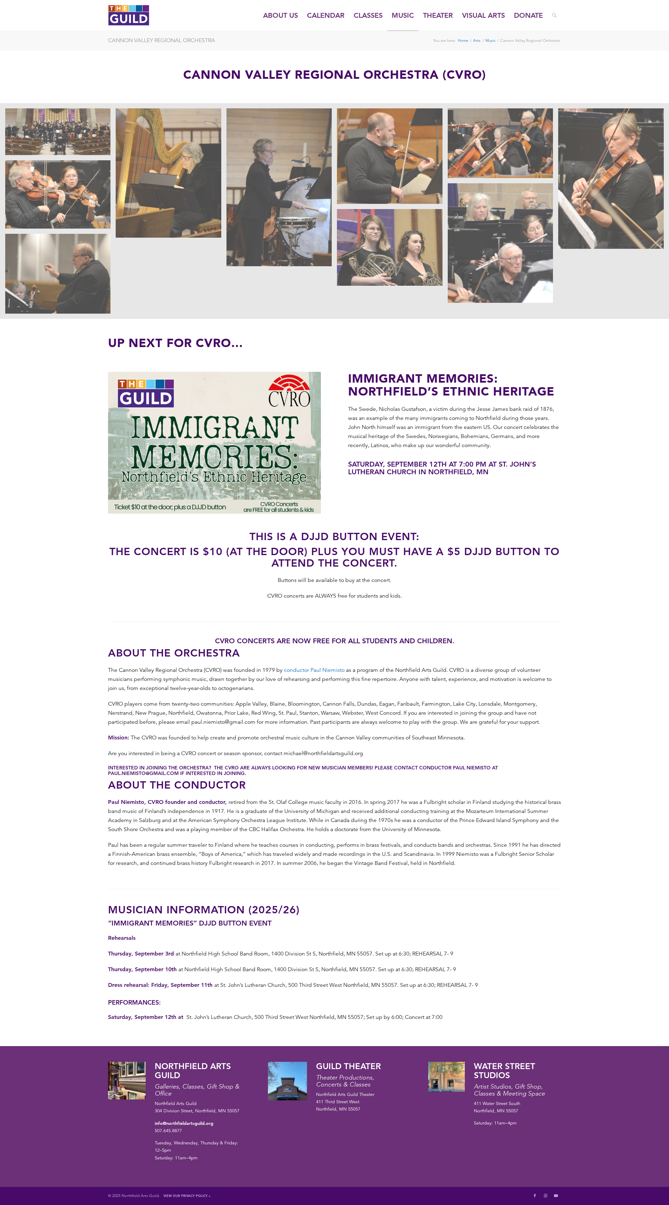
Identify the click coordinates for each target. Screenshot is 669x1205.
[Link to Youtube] (556, 1195)
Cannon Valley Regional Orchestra (161, 40)
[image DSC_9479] (60, 197)
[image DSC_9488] (503, 245)
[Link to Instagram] (545, 1195)
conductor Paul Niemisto (314, 670)
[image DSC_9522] (171, 175)
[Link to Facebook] (535, 1195)
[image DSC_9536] (392, 250)
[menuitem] (280, 15)
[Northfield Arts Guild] (141, 15)
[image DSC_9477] (613, 181)
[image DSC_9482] (503, 145)
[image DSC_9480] (392, 158)
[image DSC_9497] (60, 134)
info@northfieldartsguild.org (184, 1123)
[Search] (554, 15)
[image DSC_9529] (281, 189)
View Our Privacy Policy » (186, 1196)
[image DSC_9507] (60, 276)
